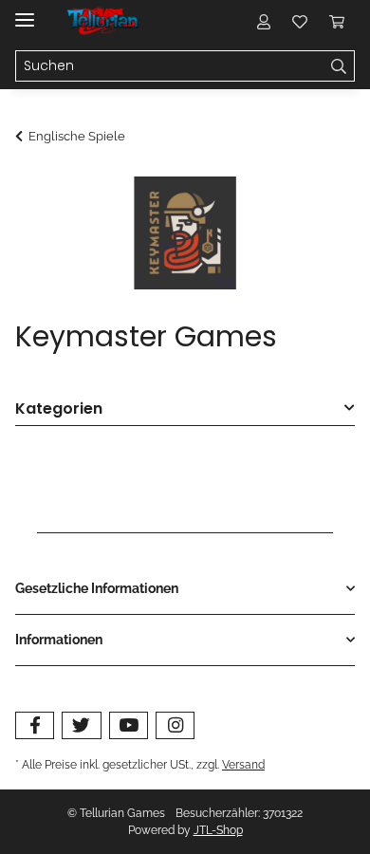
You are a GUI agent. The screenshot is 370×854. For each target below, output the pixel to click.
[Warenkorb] (337, 21)
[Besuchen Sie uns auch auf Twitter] (81, 725)
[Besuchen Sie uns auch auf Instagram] (175, 725)
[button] (264, 21)
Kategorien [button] (58, 409)
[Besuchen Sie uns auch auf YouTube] (128, 725)
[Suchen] (339, 66)
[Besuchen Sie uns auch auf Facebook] (34, 725)
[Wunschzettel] (300, 21)
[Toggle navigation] (24, 12)
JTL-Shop (218, 830)
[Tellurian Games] (103, 21)
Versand (243, 764)
